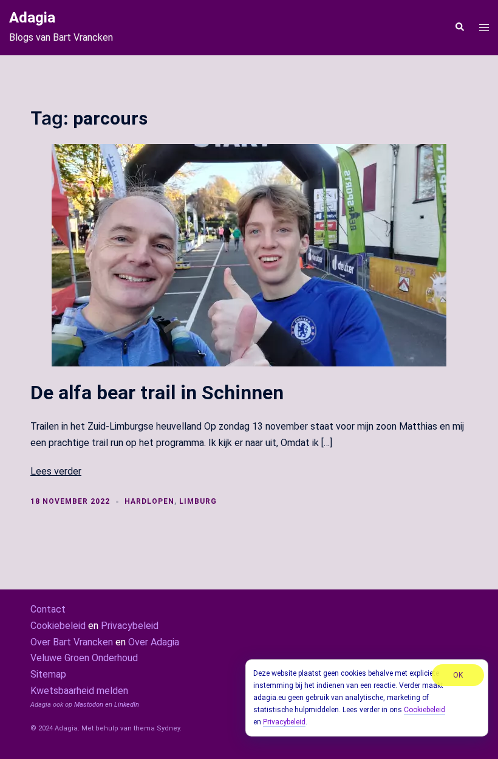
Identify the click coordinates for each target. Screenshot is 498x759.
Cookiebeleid (58, 625)
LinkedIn (126, 705)
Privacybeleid (130, 625)
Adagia (32, 17)
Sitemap (48, 674)
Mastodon (88, 705)
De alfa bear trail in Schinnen (157, 392)
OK (458, 675)
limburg (198, 501)
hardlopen (149, 501)
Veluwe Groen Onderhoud (84, 658)
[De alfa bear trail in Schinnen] (249, 254)
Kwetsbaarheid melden (79, 690)
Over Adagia (153, 642)
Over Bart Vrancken (71, 642)
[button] (459, 27)
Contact (48, 609)
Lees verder (55, 471)
